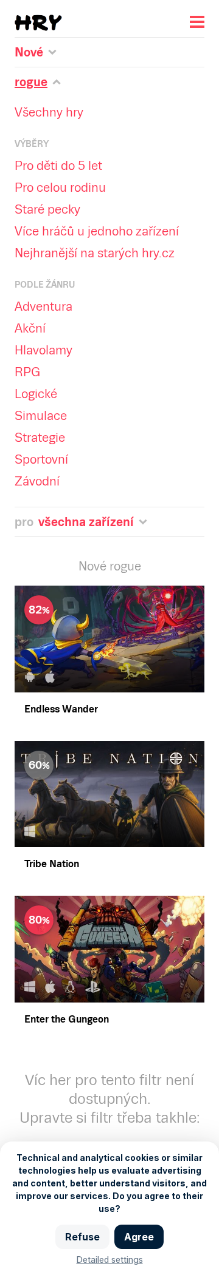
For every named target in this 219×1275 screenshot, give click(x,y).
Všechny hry (49, 112)
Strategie (40, 437)
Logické (36, 394)
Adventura (43, 306)
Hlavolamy (43, 350)
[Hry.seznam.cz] (38, 23)
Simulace (41, 415)
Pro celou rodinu (60, 187)
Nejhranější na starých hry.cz (95, 253)
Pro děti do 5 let (58, 165)
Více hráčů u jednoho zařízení (97, 231)
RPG (27, 372)
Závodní (37, 481)
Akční (30, 328)
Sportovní (41, 459)
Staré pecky (47, 209)
